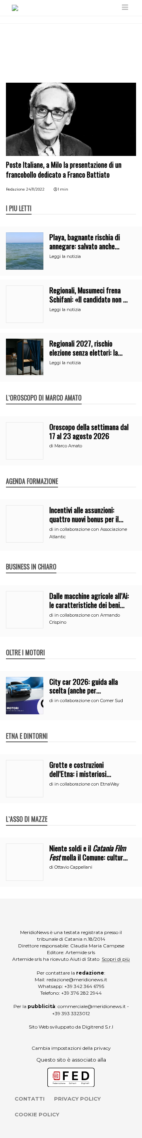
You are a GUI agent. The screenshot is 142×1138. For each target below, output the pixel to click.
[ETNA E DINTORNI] (27, 728)
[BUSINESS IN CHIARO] (31, 558)
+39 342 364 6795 (84, 986)
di (51, 446)
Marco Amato (68, 446)
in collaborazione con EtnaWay (86, 784)
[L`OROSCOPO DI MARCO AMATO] (44, 389)
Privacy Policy (77, 1098)
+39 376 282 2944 (81, 993)
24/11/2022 (35, 189)
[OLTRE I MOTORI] (25, 644)
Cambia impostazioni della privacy (71, 1048)
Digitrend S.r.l (97, 1027)
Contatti (30, 1098)
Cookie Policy (37, 1114)
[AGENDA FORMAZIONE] (32, 473)
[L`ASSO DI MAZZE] (26, 811)
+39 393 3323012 (71, 1013)
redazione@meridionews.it (77, 979)
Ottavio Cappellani (73, 867)
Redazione (15, 189)
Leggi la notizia (65, 256)
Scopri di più (116, 959)
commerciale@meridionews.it (92, 1006)
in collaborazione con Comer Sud (88, 700)
